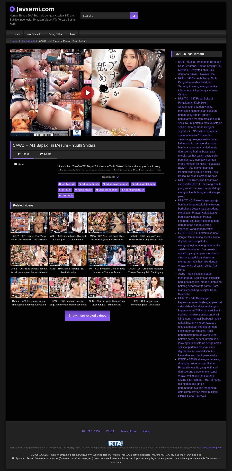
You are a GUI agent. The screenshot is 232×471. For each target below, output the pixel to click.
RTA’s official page (212, 447)
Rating (146, 431)
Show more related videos (87, 315)
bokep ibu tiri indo (90, 184)
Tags (72, 34)
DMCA (110, 431)
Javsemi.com (35, 9)
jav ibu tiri (66, 189)
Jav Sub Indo (34, 34)
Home (16, 34)
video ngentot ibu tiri (134, 189)
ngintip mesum (85, 189)
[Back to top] (221, 461)
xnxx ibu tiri (67, 195)
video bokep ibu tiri (108, 189)
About (25, 153)
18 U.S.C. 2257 (91, 431)
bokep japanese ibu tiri (117, 184)
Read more (109, 177)
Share (47, 153)
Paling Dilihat (56, 34)
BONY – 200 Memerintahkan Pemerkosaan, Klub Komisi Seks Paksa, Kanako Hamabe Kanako (198, 171)
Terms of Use (128, 431)
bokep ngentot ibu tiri (145, 184)
